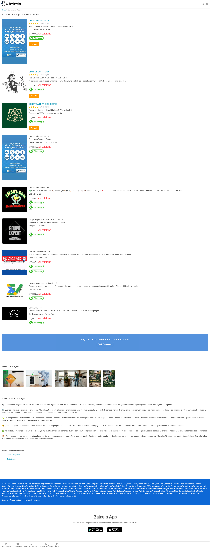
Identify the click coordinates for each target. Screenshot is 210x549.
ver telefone (44, 33)
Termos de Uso (15, 500)
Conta (57, 546)
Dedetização (11, 459)
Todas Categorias (13, 455)
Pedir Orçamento (105, 344)
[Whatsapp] (117, 38)
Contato (5, 500)
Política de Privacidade (32, 500)
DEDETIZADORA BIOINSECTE (43, 104)
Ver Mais (34, 44)
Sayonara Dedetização (39, 72)
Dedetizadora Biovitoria (39, 20)
